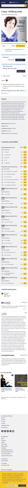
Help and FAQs (4, 446)
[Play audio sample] (2, 152)
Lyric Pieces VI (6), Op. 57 (9, 189)
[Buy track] (25, 152)
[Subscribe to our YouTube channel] (13, 431)
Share (25, 76)
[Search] (25, 5)
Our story (3, 423)
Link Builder (3, 448)
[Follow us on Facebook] (2, 431)
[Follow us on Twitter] (5, 431)
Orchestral (14, 133)
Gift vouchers (4, 444)
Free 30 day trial (20, 71)
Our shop (3, 421)
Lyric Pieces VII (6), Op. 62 (9, 207)
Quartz (6, 126)
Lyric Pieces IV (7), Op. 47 (9, 235)
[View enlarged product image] (14, 29)
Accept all (23, 485)
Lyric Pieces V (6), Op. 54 (9, 247)
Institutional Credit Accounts (7, 451)
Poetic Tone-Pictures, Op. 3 (11, 166)
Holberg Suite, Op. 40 (10, 147)
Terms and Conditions (5, 453)
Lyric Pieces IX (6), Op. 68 (9, 216)
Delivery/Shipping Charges (6, 449)
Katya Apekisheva (5, 149)
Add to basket (21, 45)
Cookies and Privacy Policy (6, 455)
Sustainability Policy (5, 425)
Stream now (9, 66)
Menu (4, 2)
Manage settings (11, 485)
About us (3, 417)
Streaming (3, 440)
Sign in (2, 438)
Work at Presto (4, 427)
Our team (3, 419)
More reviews (4, 93)
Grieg (2, 147)
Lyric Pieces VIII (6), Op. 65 (9, 268)
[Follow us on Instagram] (11, 431)
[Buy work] (25, 147)
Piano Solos (8, 133)
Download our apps (5, 465)
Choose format (19, 60)
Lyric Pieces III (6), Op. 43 (9, 198)
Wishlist (3, 442)
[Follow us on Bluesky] (8, 431)
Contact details (4, 460)
